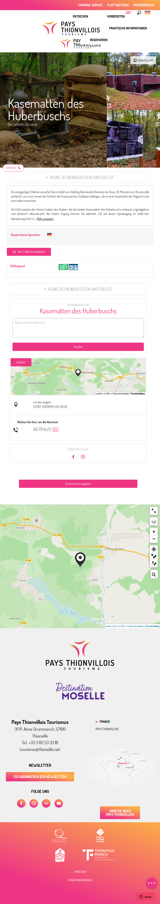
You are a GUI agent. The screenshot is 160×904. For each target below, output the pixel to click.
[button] (139, 12)
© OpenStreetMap (134, 626)
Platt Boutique (118, 5)
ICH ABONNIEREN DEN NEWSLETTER (40, 777)
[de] (148, 13)
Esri (115, 626)
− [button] (154, 539)
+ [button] (154, 531)
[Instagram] (33, 803)
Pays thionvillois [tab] (107, 729)
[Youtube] (58, 803)
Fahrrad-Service (90, 5)
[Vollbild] (153, 510)
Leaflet (108, 626)
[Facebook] (21, 803)
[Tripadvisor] (46, 803)
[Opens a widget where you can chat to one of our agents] (145, 897)
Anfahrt (21, 362)
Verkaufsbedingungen (80, 880)
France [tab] (105, 722)
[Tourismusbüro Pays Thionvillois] (80, 669)
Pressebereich (143, 5)
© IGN (121, 626)
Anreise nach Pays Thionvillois (120, 813)
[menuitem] (80, 16)
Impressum (80, 871)
